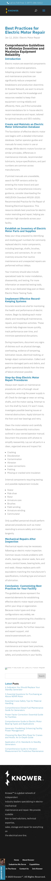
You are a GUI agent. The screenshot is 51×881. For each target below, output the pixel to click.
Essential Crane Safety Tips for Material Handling (23, 702)
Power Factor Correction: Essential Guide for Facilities (24, 715)
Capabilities (34, 864)
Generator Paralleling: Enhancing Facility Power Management (23, 729)
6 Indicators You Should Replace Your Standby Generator (22, 688)
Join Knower (37, 868)
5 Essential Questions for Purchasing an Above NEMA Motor (23, 695)
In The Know (11, 868)
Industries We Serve (17, 864)
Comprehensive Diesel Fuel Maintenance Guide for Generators (24, 708)
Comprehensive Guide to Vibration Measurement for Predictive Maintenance (24, 749)
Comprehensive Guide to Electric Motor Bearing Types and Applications (23, 722)
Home (16, 860)
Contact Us (24, 868)
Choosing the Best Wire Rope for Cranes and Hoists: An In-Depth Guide (23, 736)
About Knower (28, 860)
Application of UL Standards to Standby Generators (23, 743)
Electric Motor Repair (30, 37)
